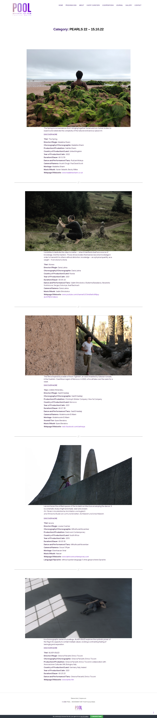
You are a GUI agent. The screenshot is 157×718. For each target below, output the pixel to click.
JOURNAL (119, 5)
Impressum (82, 698)
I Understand (96, 716)
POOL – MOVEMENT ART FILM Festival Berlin (81, 702)
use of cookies (84, 716)
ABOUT (81, 5)
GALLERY (128, 5)
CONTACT (138, 5)
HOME (61, 5)
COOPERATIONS (108, 5)
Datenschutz (74, 698)
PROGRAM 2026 (71, 5)
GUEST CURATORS (93, 5)
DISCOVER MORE (50, 134)
